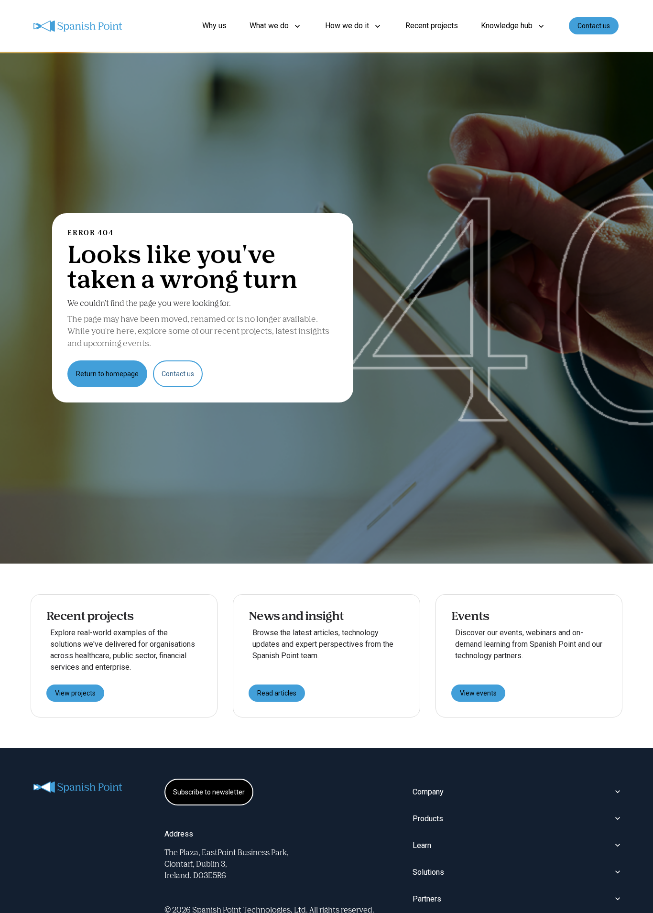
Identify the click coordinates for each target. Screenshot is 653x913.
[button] (276, 25)
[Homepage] (78, 26)
